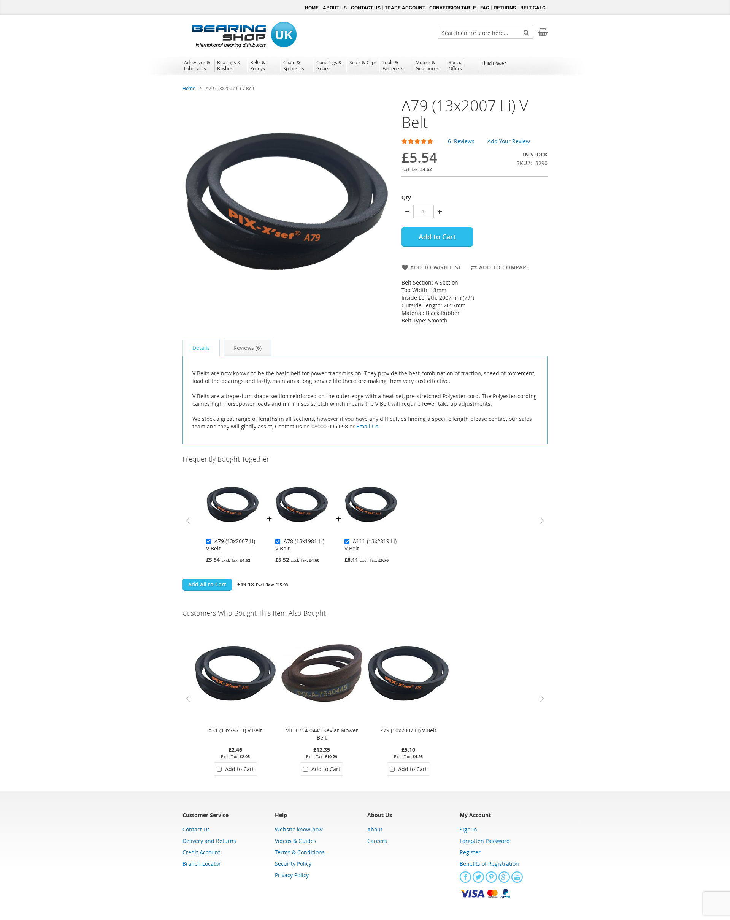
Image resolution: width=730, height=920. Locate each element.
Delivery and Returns (209, 840)
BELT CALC (533, 7)
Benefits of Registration (489, 863)
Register (470, 852)
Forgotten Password (485, 840)
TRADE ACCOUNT (405, 7)
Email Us (367, 426)
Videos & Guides (295, 840)
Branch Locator (201, 863)
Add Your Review (508, 141)
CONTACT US (366, 7)
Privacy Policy (292, 875)
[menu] (365, 66)
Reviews (246, 347)
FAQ (484, 7)
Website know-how (299, 829)
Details (201, 347)
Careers (377, 840)
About (374, 829)
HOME (312, 7)
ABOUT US (335, 7)
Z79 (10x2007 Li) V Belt (408, 730)
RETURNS (505, 7)
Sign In (468, 829)
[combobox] (485, 33)
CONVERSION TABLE (452, 7)
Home (188, 88)
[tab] (201, 348)
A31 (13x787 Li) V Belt (235, 730)
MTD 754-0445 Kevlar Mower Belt (321, 734)
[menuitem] (198, 65)
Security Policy (293, 863)
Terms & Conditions (300, 852)
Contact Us (196, 829)
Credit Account (201, 852)
